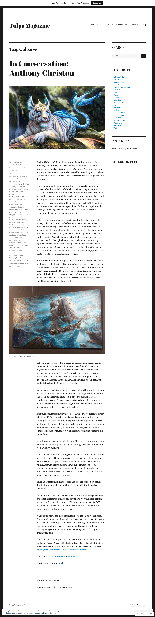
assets (22, 187)
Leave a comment (16, 266)
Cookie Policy (52, 613)
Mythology (20, 245)
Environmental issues (17, 220)
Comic (11, 197)
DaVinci (26, 209)
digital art (13, 212)
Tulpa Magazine (29, 25)
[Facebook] (132, 605)
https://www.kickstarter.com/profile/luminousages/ (62, 550)
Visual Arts (13, 170)
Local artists (17, 235)
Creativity (13, 207)
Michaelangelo (15, 243)
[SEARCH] (143, 56)
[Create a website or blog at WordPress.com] (24, 605)
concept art (20, 199)
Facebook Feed (125, 162)
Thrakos (12, 258)
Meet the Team (119, 103)
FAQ (144, 25)
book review (120, 113)
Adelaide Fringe (120, 77)
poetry (118, 97)
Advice (116, 80)
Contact (134, 25)
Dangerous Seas (15, 209)
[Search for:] (126, 56)
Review (116, 110)
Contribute (121, 25)
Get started (97, 3)
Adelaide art (14, 176)
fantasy (12, 222)
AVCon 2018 (20, 189)
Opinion (117, 108)
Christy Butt (20, 194)
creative (22, 202)
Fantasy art (20, 222)
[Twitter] (138, 605)
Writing (117, 128)
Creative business (16, 204)
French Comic (22, 225)
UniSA (18, 260)
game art (13, 227)
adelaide (24, 174)
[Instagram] (143, 605)
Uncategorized (119, 120)
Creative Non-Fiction (122, 87)
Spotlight (21, 168)
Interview (13, 168)
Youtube (59, 556)
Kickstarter (19, 232)
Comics (12, 199)
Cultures (21, 207)
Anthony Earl (14, 187)
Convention (14, 202)
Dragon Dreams (15, 215)
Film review (120, 115)
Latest (100, 25)
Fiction (116, 95)
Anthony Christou (22, 184)
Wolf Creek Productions (18, 263)
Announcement (120, 82)
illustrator (21, 227)
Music (116, 105)
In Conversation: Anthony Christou (41, 68)
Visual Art (25, 260)
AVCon (12, 189)
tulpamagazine (15, 162)
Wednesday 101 (119, 126)
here (60, 563)
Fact (115, 92)
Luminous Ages (15, 240)
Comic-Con (19, 197)
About (110, 25)
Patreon (71, 556)
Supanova (21, 253)
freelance (13, 225)
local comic (17, 237)
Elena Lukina (21, 217)
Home (91, 25)
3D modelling (14, 174)
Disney (20, 212)
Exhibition (118, 90)
